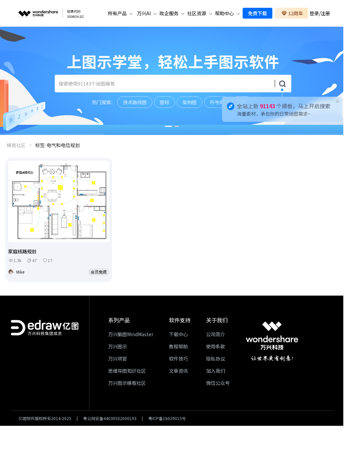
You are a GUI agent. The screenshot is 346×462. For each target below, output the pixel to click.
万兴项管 (117, 358)
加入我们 (215, 370)
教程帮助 (178, 346)
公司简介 (215, 334)
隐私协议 (215, 358)
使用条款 (215, 346)
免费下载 (257, 13)
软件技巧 (178, 358)
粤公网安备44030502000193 (110, 418)
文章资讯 (178, 370)
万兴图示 (117, 346)
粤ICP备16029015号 (167, 418)
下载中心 (178, 334)
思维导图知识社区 (127, 370)
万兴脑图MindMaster (130, 334)
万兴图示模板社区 (127, 382)
